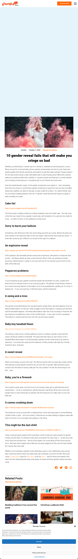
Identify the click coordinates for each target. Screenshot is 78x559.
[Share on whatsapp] (71, 468)
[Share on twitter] (61, 468)
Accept (39, 541)
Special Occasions (50, 150)
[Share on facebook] (56, 468)
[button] (75, 526)
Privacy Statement (39, 556)
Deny (39, 547)
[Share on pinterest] (66, 468)
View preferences (39, 553)
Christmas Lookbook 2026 (52, 505)
